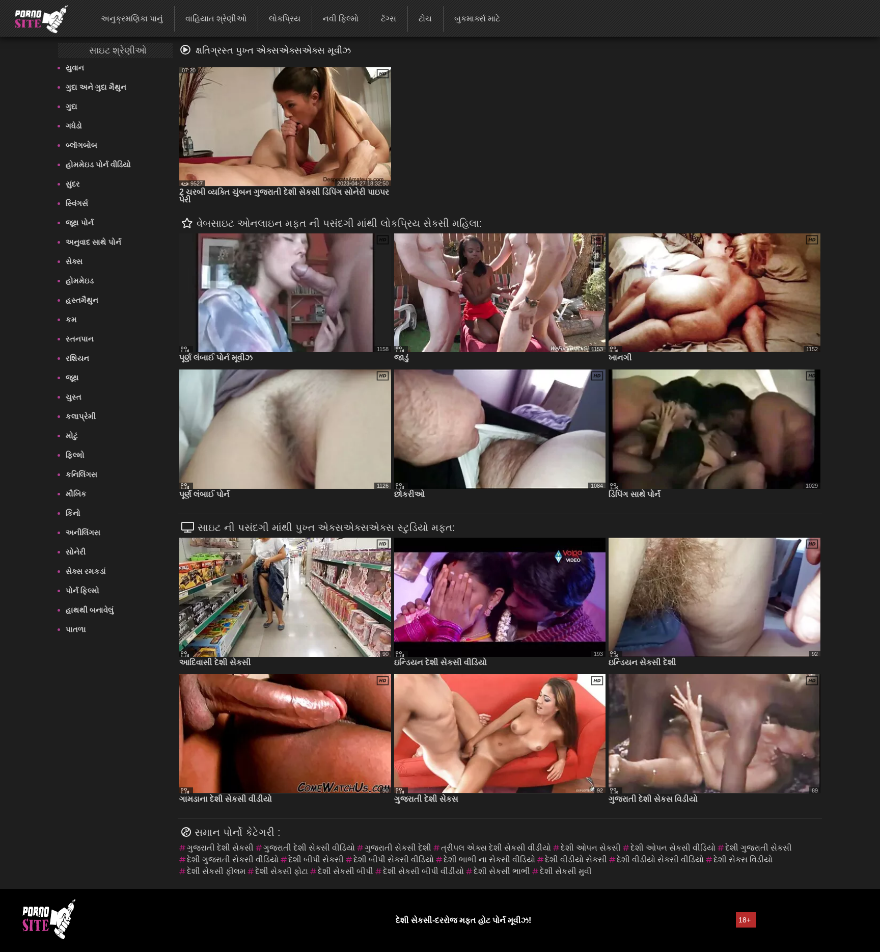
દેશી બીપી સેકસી (316, 859)
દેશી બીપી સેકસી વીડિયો (393, 859)
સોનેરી (76, 551)
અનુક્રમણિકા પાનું (132, 18)
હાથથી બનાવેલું (90, 609)
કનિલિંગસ (81, 474)
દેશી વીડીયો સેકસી (576, 859)
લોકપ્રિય (284, 18)
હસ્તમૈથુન (82, 300)
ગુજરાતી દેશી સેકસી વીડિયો (309, 847)
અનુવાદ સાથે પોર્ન (93, 241)
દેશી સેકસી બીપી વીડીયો (423, 871)
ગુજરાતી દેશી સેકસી (220, 847)
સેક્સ (74, 261)
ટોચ (425, 18)
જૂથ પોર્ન (80, 222)
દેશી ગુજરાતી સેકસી (758, 847)
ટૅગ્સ (388, 18)
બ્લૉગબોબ (81, 145)
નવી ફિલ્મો (341, 18)
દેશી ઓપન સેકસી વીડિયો (673, 847)
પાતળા (76, 629)
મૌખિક (76, 493)
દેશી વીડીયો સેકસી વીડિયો (660, 859)
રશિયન (77, 358)
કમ (71, 319)
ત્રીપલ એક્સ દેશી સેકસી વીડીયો (496, 847)
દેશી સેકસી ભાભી (502, 871)
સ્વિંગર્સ (77, 203)
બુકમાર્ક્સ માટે (477, 18)
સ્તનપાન (80, 338)
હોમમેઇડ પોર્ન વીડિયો (98, 164)
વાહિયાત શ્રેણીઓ (215, 18)
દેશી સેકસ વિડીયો (743, 859)
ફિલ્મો (75, 455)
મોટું (72, 435)
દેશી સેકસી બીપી (345, 871)
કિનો (73, 513)
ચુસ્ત (73, 396)
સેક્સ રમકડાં (86, 571)
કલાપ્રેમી (81, 416)
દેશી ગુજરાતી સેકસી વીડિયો (233, 859)
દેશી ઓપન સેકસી (591, 847)
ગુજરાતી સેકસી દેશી (398, 847)
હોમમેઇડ (80, 280)
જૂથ (72, 377)
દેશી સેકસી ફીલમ (216, 871)
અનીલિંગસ (83, 532)
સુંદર (73, 183)
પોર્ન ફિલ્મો (82, 590)
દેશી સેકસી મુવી (566, 871)
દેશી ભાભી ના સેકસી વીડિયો (489, 859)
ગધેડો (74, 125)
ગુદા (71, 106)
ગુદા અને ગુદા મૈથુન (96, 87)
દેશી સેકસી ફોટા (281, 871)
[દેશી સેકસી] (35, 18)
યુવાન (75, 67)
